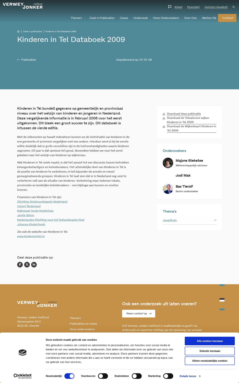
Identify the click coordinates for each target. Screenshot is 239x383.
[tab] (189, 220)
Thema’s (76, 18)
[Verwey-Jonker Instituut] (23, 6)
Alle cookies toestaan (210, 340)
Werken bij (209, 18)
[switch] (103, 376)
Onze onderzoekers (166, 18)
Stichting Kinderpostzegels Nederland (42, 201)
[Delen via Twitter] (27, 264)
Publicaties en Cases (83, 323)
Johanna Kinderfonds (31, 224)
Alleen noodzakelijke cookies (209, 360)
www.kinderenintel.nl (31, 236)
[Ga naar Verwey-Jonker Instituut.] (18, 31)
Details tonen (188, 376)
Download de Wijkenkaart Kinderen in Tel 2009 (191, 128)
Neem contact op (136, 313)
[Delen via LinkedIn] (34, 264)
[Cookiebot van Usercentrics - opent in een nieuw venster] (22, 376)
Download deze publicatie (184, 113)
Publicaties (28, 59)
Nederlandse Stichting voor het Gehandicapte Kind (50, 220)
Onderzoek (140, 18)
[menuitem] (76, 18)
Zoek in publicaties (102, 18)
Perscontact (193, 7)
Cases (124, 18)
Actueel (178, 7)
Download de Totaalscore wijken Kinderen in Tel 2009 (188, 120)
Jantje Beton (25, 215)
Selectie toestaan (209, 350)
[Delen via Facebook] (20, 264)
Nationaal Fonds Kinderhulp (35, 210)
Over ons (190, 18)
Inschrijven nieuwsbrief (216, 7)
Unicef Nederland (29, 206)
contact (227, 18)
